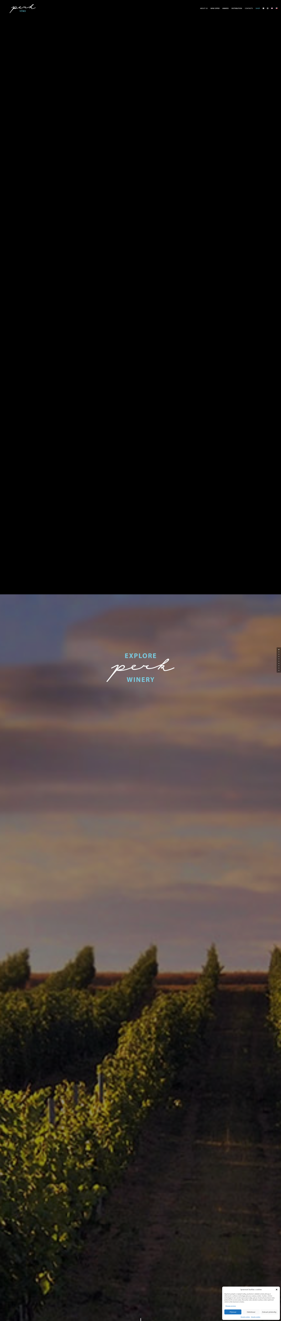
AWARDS (225, 8)
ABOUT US (204, 8)
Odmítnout (251, 1312)
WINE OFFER (215, 8)
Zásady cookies (245, 1317)
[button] (277, 1289)
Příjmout (233, 1312)
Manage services (230, 1306)
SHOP (258, 8)
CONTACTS (249, 8)
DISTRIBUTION (236, 8)
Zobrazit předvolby (269, 1312)
